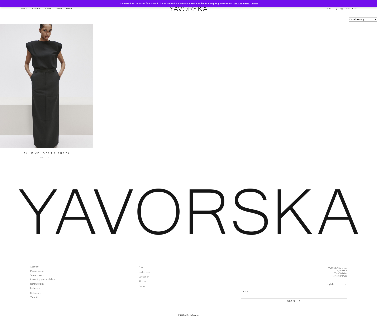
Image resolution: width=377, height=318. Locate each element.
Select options (46, 165)
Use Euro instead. (242, 3)
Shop (23, 8)
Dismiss (254, 3)
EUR (348, 8)
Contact (69, 8)
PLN (356, 8)
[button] (336, 9)
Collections (36, 8)
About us (59, 8)
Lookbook (47, 8)
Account (327, 8)
